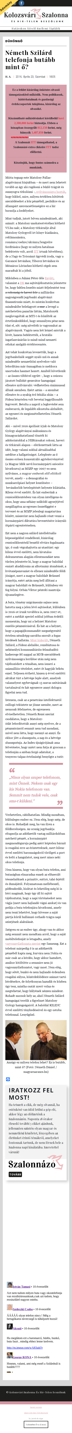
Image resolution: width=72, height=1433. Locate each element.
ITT (33, 142)
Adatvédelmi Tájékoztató (36, 1413)
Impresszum (36, 1407)
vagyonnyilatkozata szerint (23, 943)
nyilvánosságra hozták (50, 191)
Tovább (15, 1174)
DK (22, 283)
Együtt (49, 278)
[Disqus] (35, 1230)
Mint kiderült (39, 640)
